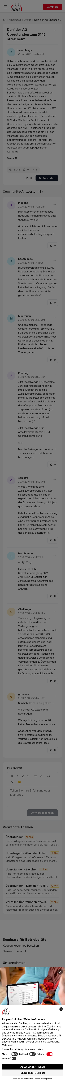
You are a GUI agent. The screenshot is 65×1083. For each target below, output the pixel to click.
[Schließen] (60, 972)
